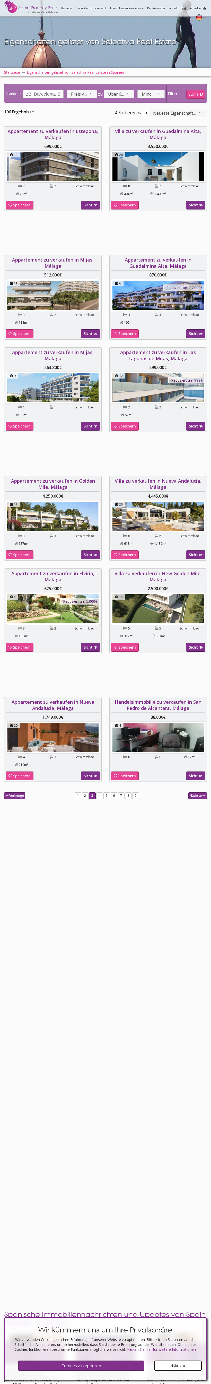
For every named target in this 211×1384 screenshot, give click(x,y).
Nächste (196, 795)
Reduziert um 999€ (187, 380)
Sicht (89, 205)
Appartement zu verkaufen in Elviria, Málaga (52, 576)
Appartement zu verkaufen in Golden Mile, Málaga (53, 484)
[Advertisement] (105, 233)
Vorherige (16, 795)
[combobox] (82, 94)
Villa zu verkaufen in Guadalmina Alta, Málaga (158, 134)
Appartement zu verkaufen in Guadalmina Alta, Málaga (158, 263)
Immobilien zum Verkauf (91, 8)
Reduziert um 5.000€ (80, 601)
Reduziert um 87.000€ (184, 287)
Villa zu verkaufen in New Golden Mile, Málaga (158, 576)
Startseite (66, 8)
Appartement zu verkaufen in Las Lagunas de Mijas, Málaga (158, 355)
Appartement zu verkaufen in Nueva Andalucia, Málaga (53, 705)
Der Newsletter (156, 8)
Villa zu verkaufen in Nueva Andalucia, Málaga (158, 484)
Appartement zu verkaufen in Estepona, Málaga (53, 134)
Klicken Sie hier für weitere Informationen (161, 1349)
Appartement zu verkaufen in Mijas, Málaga (53, 263)
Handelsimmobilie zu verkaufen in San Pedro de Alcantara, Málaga (158, 705)
